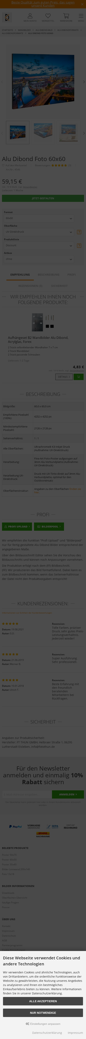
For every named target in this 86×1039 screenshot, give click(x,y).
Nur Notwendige (43, 1012)
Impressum (75, 1033)
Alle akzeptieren (43, 1001)
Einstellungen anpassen (44, 1023)
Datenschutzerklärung (47, 1033)
